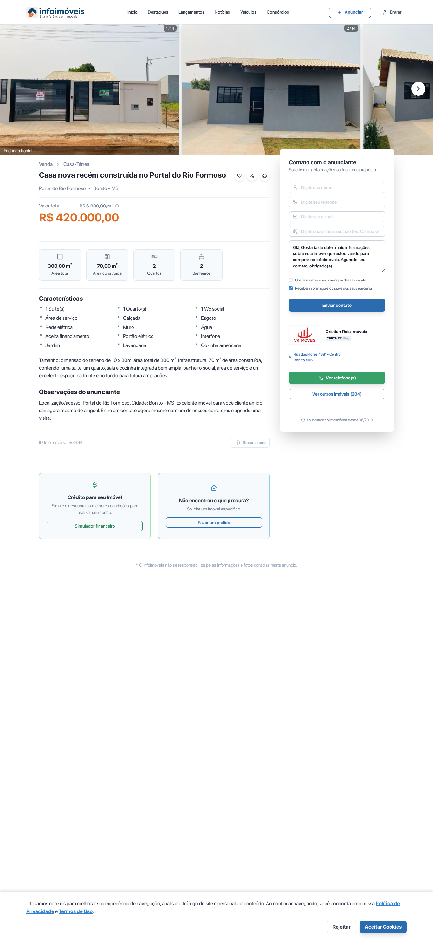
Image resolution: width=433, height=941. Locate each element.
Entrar (396, 12)
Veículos (248, 12)
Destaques (158, 12)
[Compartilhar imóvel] (252, 176)
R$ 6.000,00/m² (96, 205)
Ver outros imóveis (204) (337, 394)
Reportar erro (254, 442)
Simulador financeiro (95, 526)
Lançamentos (191, 12)
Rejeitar (342, 927)
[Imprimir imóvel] (265, 176)
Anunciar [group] (354, 12)
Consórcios (278, 12)
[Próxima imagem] (418, 89)
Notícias (222, 12)
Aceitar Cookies (383, 927)
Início (132, 12)
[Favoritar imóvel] (239, 176)
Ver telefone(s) (341, 377)
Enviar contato (337, 305)
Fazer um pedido (214, 522)
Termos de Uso (76, 911)
